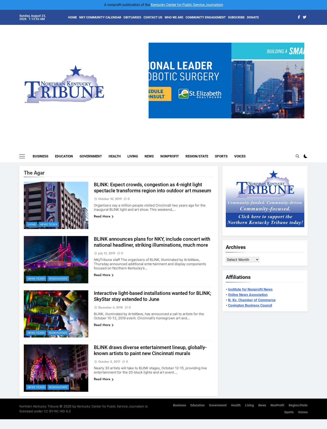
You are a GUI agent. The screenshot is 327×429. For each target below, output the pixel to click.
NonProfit (169, 156)
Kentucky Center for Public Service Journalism (187, 5)
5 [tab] (244, 121)
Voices (240, 156)
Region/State (197, 156)
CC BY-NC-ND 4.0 (57, 411)
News (149, 156)
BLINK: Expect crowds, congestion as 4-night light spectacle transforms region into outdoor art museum (152, 187)
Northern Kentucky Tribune (39, 406)
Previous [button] (154, 118)
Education (64, 156)
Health (115, 156)
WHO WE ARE (174, 17)
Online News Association (248, 295)
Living (132, 156)
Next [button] (299, 118)
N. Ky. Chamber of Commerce (252, 300)
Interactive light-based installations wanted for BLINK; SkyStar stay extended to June (152, 296)
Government (91, 156)
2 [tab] (220, 121)
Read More (102, 216)
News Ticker (48, 224)
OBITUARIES (132, 17)
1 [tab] (211, 121)
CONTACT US (152, 17)
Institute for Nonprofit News (250, 289)
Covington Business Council (250, 305)
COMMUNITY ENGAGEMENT (206, 17)
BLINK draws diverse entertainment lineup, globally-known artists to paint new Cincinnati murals (150, 350)
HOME (72, 17)
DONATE (253, 17)
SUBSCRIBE (236, 17)
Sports (221, 156)
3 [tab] (228, 121)
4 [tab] (236, 121)
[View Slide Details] (226, 80)
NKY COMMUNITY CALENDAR (100, 17)
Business (40, 156)
